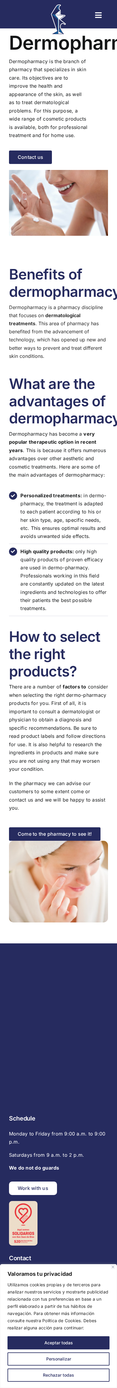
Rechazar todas (58, 1375)
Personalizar (58, 1358)
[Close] (113, 1267)
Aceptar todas (58, 1342)
